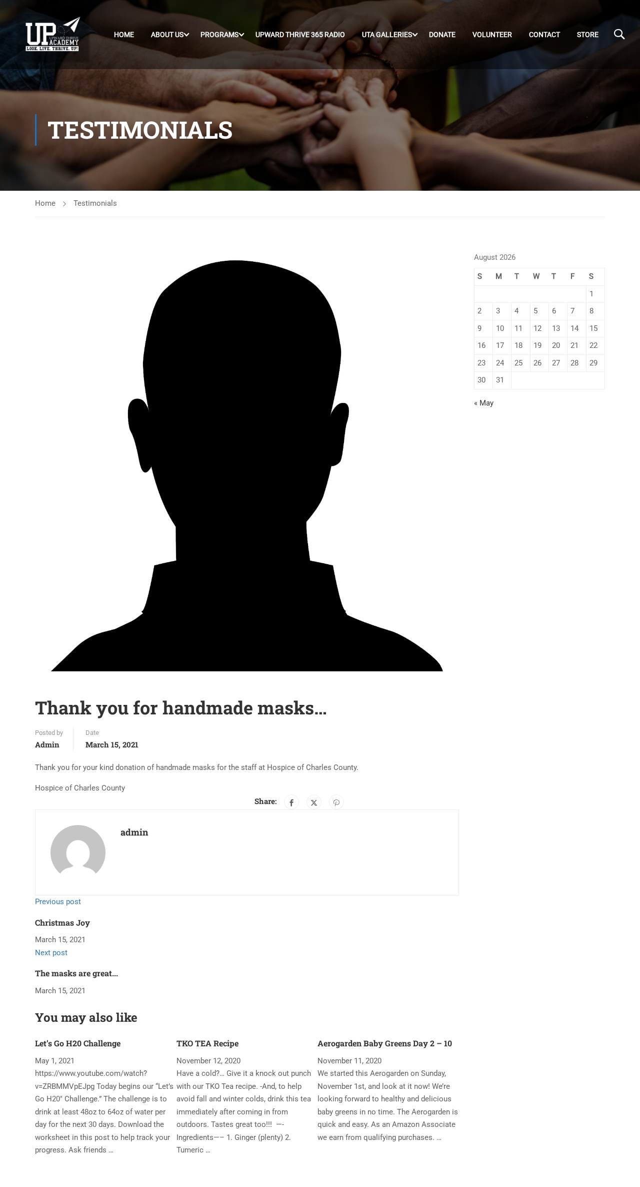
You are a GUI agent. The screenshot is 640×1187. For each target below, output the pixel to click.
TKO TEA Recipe (207, 1043)
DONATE (442, 35)
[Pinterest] (336, 802)
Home (124, 35)
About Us (167, 35)
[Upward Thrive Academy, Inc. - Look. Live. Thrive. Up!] (53, 34)
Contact (544, 35)
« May (484, 403)
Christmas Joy (62, 922)
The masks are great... (76, 973)
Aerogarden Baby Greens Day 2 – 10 (385, 1043)
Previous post (58, 901)
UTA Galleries (387, 35)
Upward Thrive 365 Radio (300, 35)
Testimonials (95, 203)
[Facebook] (291, 802)
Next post (51, 952)
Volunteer (492, 35)
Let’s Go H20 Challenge (77, 1043)
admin (47, 744)
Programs (219, 35)
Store (587, 35)
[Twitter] (314, 802)
